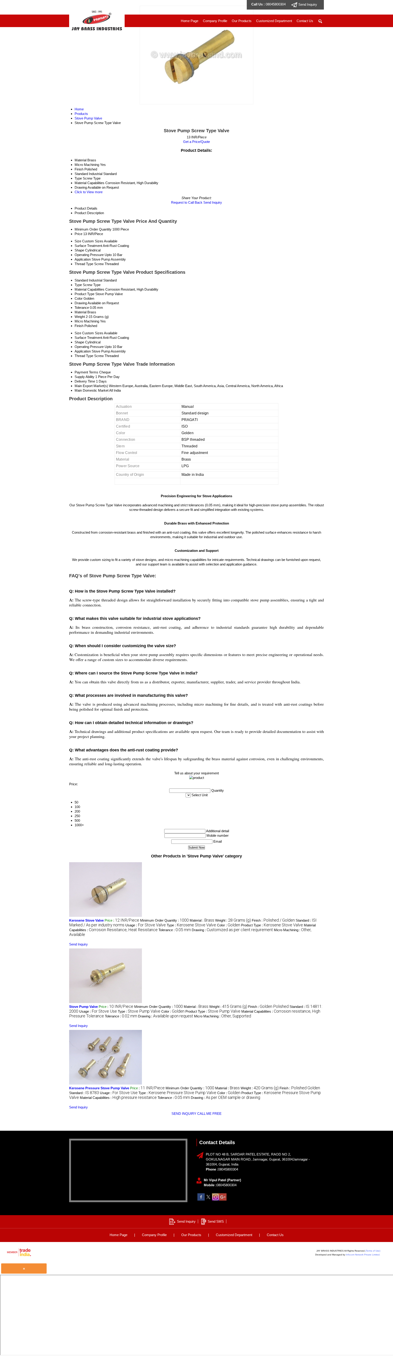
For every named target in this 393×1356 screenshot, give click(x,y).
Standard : (84, 1093)
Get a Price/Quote (196, 142)
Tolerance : (175, 930)
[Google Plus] (223, 1199)
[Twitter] (208, 1199)
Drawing (81, 303)
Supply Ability (84, 377)
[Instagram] (215, 1199)
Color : (228, 925)
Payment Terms (86, 372)
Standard (81, 280)
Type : (191, 925)
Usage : (145, 925)
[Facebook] (201, 1199)
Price (78, 234)
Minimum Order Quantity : (164, 920)
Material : (202, 920)
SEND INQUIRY (183, 1113)
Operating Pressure (89, 255)
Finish (79, 326)
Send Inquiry (212, 202)
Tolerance (82, 307)
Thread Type (84, 264)
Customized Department (274, 21)
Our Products (242, 21)
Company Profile (215, 21)
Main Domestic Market (91, 390)
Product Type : (272, 925)
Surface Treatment (88, 246)
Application (83, 259)
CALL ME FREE (209, 1113)
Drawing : (232, 930)
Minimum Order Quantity (93, 229)
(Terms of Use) (372, 1251)
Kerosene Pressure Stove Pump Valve (99, 1088)
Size (78, 241)
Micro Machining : (222, 1016)
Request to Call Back (186, 202)
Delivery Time (85, 381)
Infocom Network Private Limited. (363, 1254)
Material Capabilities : (118, 1098)
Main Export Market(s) (91, 386)
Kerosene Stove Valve (86, 920)
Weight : (233, 920)
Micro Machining (87, 321)
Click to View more (89, 192)
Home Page (189, 21)
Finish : (273, 920)
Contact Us (305, 21)
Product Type (84, 294)
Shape (79, 250)
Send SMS (216, 1221)
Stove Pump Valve (83, 1007)
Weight (80, 317)
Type (78, 285)
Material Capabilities (89, 289)
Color (79, 298)
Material (80, 312)
